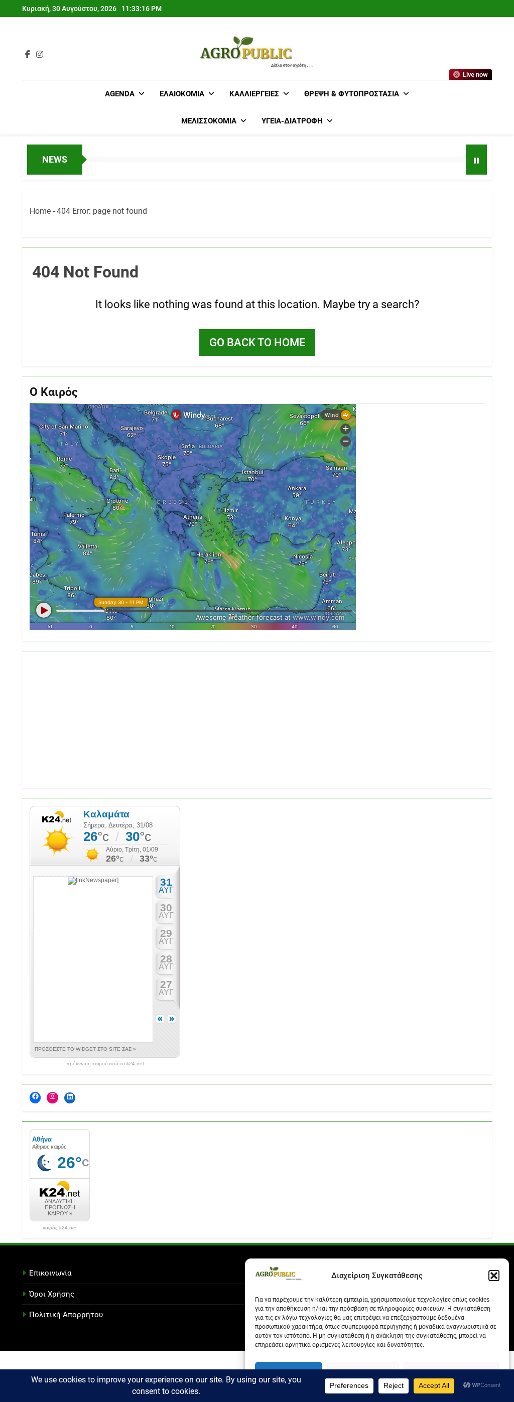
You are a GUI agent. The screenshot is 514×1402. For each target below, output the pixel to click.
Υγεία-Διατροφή (292, 120)
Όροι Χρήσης (51, 1294)
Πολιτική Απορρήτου (66, 1314)
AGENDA (120, 93)
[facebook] (27, 55)
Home (40, 211)
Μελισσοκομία (208, 120)
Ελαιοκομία (182, 93)
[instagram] (39, 55)
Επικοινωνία (50, 1273)
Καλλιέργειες (254, 93)
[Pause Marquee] (476, 160)
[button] (494, 1276)
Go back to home (257, 342)
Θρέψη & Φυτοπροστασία (351, 93)
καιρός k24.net (60, 1227)
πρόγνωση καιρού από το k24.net (105, 1063)
